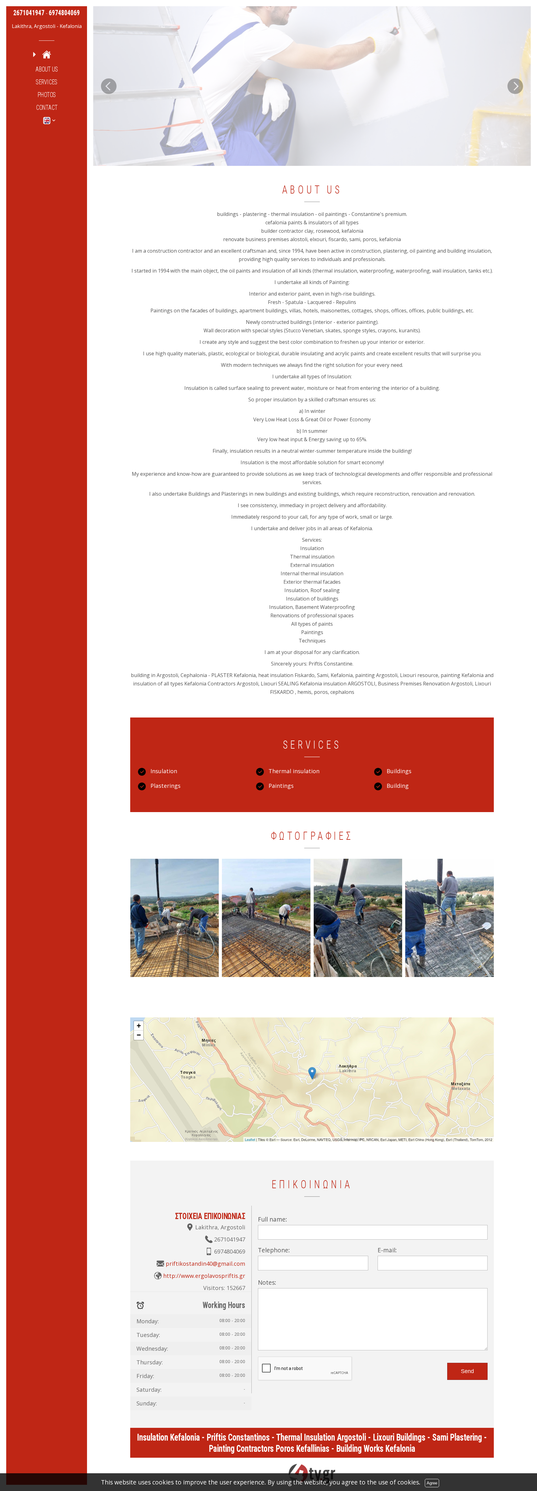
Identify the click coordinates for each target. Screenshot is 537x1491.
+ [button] (139, 1026)
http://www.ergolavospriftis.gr (204, 1275)
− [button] (139, 1035)
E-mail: (387, 1250)
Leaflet (250, 1139)
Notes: (267, 1282)
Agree (432, 1483)
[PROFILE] (47, 54)
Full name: (272, 1219)
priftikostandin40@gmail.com (205, 1263)
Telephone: (274, 1250)
